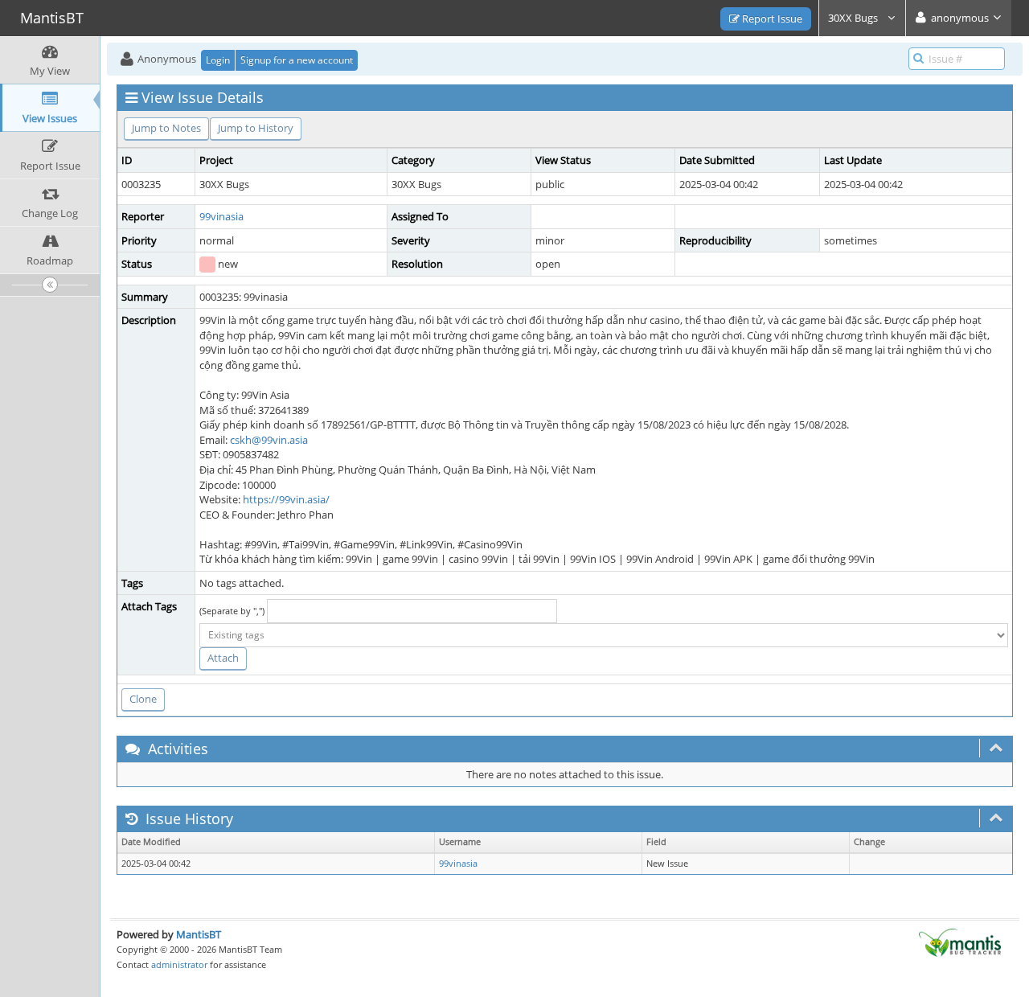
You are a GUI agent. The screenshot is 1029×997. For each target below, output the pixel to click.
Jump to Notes (166, 128)
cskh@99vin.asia (269, 440)
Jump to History (255, 128)
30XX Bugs (854, 17)
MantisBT (198, 934)
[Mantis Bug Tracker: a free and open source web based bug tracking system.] (960, 941)
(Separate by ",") (231, 611)
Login (218, 60)
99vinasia (221, 216)
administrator (179, 964)
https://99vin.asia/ (286, 499)
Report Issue (771, 18)
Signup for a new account (296, 60)
